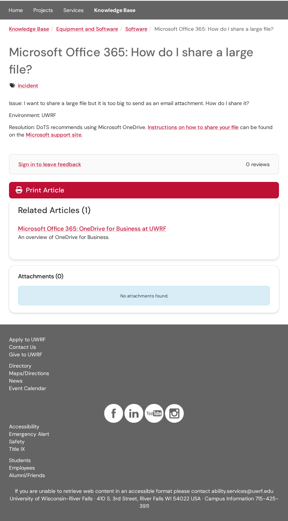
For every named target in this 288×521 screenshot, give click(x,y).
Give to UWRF (25, 354)
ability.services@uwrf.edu (242, 491)
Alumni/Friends (27, 475)
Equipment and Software (87, 29)
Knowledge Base (114, 10)
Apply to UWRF (27, 339)
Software (136, 29)
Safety (17, 441)
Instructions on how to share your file (193, 127)
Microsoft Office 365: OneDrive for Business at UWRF (92, 229)
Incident (28, 85)
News (15, 380)
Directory (20, 365)
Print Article (44, 190)
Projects (43, 10)
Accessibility (24, 426)
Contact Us (22, 347)
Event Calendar (27, 388)
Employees (22, 467)
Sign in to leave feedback (49, 164)
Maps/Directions (29, 373)
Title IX (17, 449)
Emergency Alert (29, 434)
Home (16, 10)
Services (73, 10)
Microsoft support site (53, 134)
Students (20, 460)
